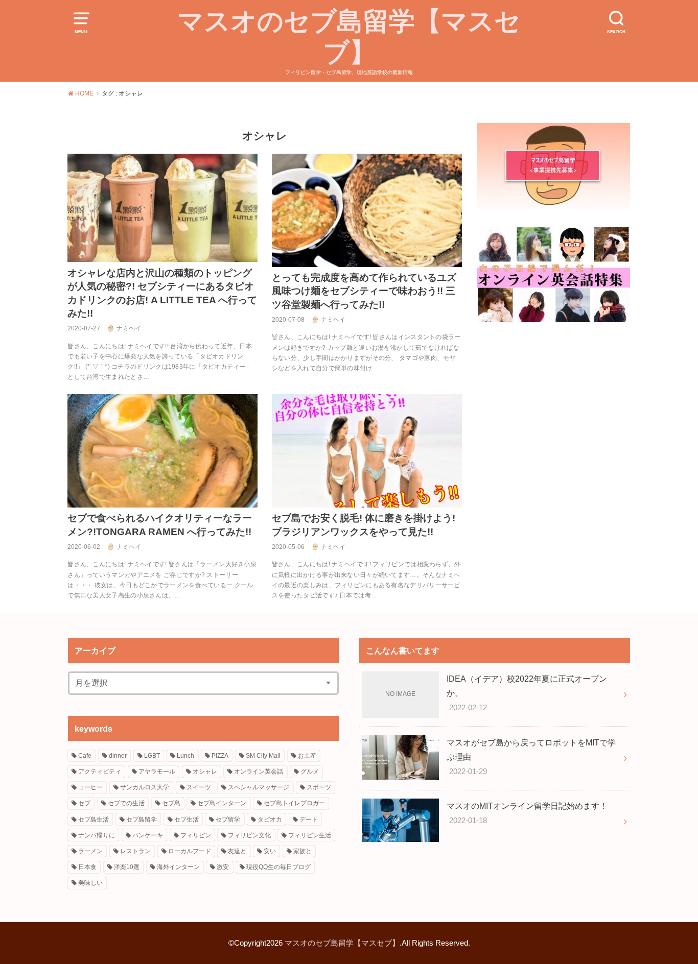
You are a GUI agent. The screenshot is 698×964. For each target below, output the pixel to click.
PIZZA (220, 755)
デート (308, 819)
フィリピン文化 (249, 835)
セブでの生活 (126, 803)
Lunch (185, 755)
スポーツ (319, 787)
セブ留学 (228, 819)
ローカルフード (189, 851)
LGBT (152, 755)
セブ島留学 (141, 819)
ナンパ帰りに (96, 835)
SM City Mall (263, 755)
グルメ (309, 771)
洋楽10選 (126, 867)
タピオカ (270, 819)
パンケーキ (147, 835)
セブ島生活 (93, 819)
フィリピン (195, 835)
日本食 (87, 867)
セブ (84, 803)
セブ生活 (186, 819)
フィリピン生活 (309, 835)
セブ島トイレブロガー (294, 803)
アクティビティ (99, 771)
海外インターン (178, 867)
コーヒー (90, 787)
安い (270, 851)
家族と (302, 851)
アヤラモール (156, 771)
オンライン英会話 (258, 771)
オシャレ (205, 771)
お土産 (307, 755)
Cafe (84, 755)
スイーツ (199, 787)
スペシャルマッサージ (258, 787)
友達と (237, 851)
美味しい (90, 882)
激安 (223, 867)
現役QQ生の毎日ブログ (278, 867)
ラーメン (90, 851)
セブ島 (171, 803)
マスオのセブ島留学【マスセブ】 (349, 37)
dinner (118, 755)
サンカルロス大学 (144, 787)
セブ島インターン (221, 803)
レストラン (135, 851)
